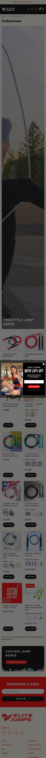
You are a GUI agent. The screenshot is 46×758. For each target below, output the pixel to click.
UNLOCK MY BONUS (33, 386)
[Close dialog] (44, 364)
